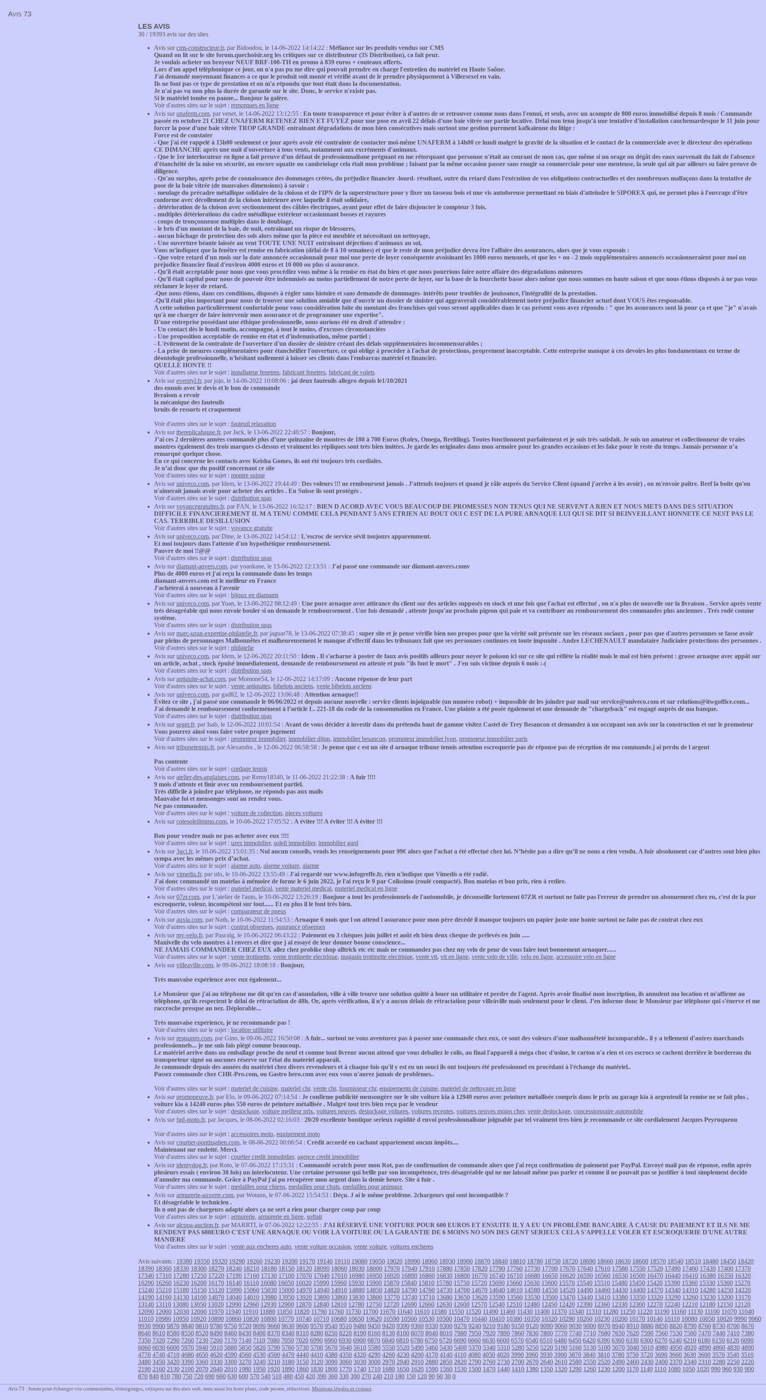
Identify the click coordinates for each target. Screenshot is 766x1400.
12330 (620, 1304)
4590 (230, 1354)
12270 (655, 1304)
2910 (417, 1361)
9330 (431, 1326)
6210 (689, 1340)
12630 (444, 1304)
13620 (480, 1297)
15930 (356, 1282)
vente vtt (426, 956)
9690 (259, 1326)
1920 (273, 1369)
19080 (359, 1261)
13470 (567, 1297)
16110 (251, 1282)
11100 (712, 1311)
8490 (216, 1333)
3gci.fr (184, 851)
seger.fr (185, 724)
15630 (532, 1282)
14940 (322, 1290)
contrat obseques (252, 926)
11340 (576, 1311)
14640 (497, 1290)
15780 (444, 1282)
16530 (620, 1275)
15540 (584, 1282)
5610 (359, 1347)
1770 (345, 1369)
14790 (409, 1290)
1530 (460, 1369)
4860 (719, 1347)
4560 (245, 1354)
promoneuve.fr (194, 1096)
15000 (286, 1290)
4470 (288, 1354)
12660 (426, 1304)
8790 (690, 1326)
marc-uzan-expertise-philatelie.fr (216, 633)
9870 (173, 1326)
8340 (288, 1333)
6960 (330, 1340)
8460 (230, 1333)
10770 (286, 1318)
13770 (392, 1297)
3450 (158, 1361)
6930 (345, 1340)
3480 (144, 1361)
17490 (673, 1268)
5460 (431, 1347)
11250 (628, 1311)
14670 (480, 1290)
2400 (661, 1361)
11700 (370, 1311)
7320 (158, 1340)
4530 (259, 1354)
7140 (245, 1340)
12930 (268, 1304)
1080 (674, 1369)
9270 (460, 1326)
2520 (604, 1361)
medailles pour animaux (373, 1186)
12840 (321, 1304)
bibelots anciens (293, 686)
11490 (490, 1311)
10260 (584, 1318)
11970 (216, 1311)
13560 (515, 1297)
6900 (359, 1340)
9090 (546, 1326)
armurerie (243, 1216)
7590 (647, 1333)
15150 (199, 1290)
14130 (181, 1297)
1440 (503, 1369)
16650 (550, 1275)
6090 (747, 1340)
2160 (158, 1369)
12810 (339, 1304)
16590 (585, 1275)
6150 (718, 1340)
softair (314, 1216)
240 (377, 1376)
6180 (704, 1340)
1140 (646, 1369)
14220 (743, 1290)
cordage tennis (249, 768)
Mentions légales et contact (341, 1389)
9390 (403, 1326)
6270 (661, 1340)
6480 (560, 1340)
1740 (359, 1369)
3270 (245, 1361)
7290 (173, 1340)
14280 (708, 1290)
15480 (620, 1282)
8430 (245, 1333)
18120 (304, 1268)
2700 (517, 1361)
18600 (640, 1261)
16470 (655, 1275)
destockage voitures (383, 1111)
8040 (431, 1333)
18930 (447, 1261)
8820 (675, 1326)
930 (738, 1369)
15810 (426, 1282)
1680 (388, 1369)
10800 (268, 1318)
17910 (427, 1268)
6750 (431, 1340)
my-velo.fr (189, 935)
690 (210, 1376)
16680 (532, 1275)
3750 (632, 1354)
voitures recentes (432, 1111)
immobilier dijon (309, 738)
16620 (567, 1275)
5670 (331, 1347)
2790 (474, 1361)
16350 (725, 1275)
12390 (584, 1304)
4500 (273, 1354)
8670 (747, 1326)
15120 (216, 1290)
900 (749, 1369)
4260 (388, 1354)
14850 (374, 1290)
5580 (374, 1347)
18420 (746, 1261)
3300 (230, 1361)
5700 (316, 1347)
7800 (546, 1333)
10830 (251, 1318)
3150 (302, 1361)
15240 (146, 1290)
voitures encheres (411, 1246)
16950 (374, 1275)
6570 (517, 1340)
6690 (460, 1340)
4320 (359, 1354)
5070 (618, 1347)
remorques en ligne (255, 105)
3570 (718, 1354)
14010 (251, 1297)
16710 (515, 1275)
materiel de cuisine (254, 1088)
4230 (403, 1354)
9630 (288, 1326)
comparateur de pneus (258, 911)
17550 (638, 1268)
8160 (374, 1333)
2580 (575, 1361)
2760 (489, 1361)
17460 (690, 1268)
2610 (561, 1361)
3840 (589, 1354)
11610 (422, 1311)
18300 (199, 1268)
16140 (234, 1282)
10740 (304, 1318)
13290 (673, 1297)
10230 (602, 1318)
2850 (446, 1361)
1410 (517, 1369)
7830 (532, 1333)
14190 (146, 1297)
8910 (632, 1326)
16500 (638, 1275)
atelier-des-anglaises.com (207, 777)
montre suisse (248, 475)
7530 (675, 1333)
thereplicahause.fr (198, 432)
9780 (216, 1326)
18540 (675, 1261)
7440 (719, 1333)
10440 (479, 1318)
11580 (439, 1311)
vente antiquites (250, 686)
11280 (610, 1311)
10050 (707, 1318)
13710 (427, 1297)
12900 (286, 1304)
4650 (201, 1354)
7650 (618, 1333)
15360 (690, 1282)
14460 (602, 1290)
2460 (632, 1361)
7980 (460, 1333)
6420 (589, 1340)
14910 (339, 1290)
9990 (740, 1318)
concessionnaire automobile (608, 1111)
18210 (251, 1268)
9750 (230, 1326)
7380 (747, 1333)
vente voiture (370, 1246)
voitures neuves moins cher (490, 1111)
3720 (646, 1354)
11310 (593, 1311)
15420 (655, 1282)
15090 (234, 1290)
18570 (658, 1261)
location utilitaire (252, 1029)
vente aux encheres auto (261, 1246)
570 (254, 1376)
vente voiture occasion (322, 1246)
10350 (532, 1318)
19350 (202, 1261)
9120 (532, 1326)
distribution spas (251, 498)
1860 (302, 1369)
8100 (403, 1333)
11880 (267, 1311)
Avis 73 (20, 14)
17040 (322, 1275)
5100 (604, 1347)
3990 (517, 1354)
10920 (198, 1318)
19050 (377, 1261)
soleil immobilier (294, 843)
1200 (618, 1369)
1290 (575, 1369)
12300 (637, 1304)
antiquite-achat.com (200, 678)
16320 (743, 1275)
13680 (444, 1297)
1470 (489, 1369)
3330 (216, 1361)
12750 (374, 1304)
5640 (345, 1347)
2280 (719, 1361)
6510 (546, 1340)
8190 (359, 1333)
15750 (462, 1282)
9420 (388, 1326)
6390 (603, 1340)
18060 (339, 1268)
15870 (391, 1282)
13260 (690, 1297)
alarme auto (245, 865)
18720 (570, 1261)
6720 (445, 1340)
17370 (743, 1268)
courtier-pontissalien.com (207, 1142)
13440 (585, 1297)
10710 (321, 1318)
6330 (632, 1340)
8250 (331, 1333)
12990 (233, 1304)
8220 (345, 1333)
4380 (331, 1354)
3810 (603, 1354)
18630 (623, 1261)
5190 (561, 1347)
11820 (302, 1311)
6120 (733, 1340)
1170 (632, 1369)
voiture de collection (256, 813)
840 (154, 1376)
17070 (304, 1275)
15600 (549, 1282)
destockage (245, 1111)
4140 (446, 1354)
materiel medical (251, 888)
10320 (549, 1318)
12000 (199, 1311)
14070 (216, 1297)
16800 (462, 1275)
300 (355, 1376)
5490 (417, 1347)
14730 (444, 1290)
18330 (181, 1268)
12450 (549, 1304)
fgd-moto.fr (190, 1119)
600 (243, 1376)
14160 (164, 1297)
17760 (515, 1268)
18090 (322, 1268)
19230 (272, 1261)
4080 (474, 1354)
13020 (216, 1304)
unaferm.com (192, 113)
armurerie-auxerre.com (204, 1195)
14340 (673, 1290)
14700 (462, 1290)
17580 (620, 1268)
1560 (446, 1369)
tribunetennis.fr (195, 747)
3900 (560, 1354)
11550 (456, 1311)
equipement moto (298, 1134)
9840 (187, 1326)
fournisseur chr (357, 1088)
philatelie (242, 647)
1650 (403, 1369)
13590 (497, 1297)
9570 (316, 1326)
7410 (733, 1333)
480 (288, 1376)
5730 (302, 1347)
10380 (514, 1318)
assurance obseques (300, 926)
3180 (288, 1361)
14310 (690, 1290)
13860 (339, 1297)
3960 (531, 1354)
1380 (532, 1369)
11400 (542, 1311)
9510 (345, 1326)
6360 (618, 1340)
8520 (201, 1333)
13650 (462, 1297)
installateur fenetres (255, 372)
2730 (503, 1361)
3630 (689, 1354)
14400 (638, 1290)
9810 (201, 1326)
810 (165, 1376)
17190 (234, 1275)
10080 (689, 1318)
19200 (290, 1261)
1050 (688, 1369)
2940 (403, 1361)
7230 (201, 1340)
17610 (602, 1268)
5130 (589, 1347)
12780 (356, 1304)
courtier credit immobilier (262, 1156)
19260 (255, 1261)
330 (344, 1376)
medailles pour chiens (258, 1186)
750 (187, 1376)
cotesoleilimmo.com (201, 821)
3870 (575, 1354)
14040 (234, 1297)
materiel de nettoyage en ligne (478, 1088)
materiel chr (295, 1088)
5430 (446, 1347)
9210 (489, 1326)
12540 (497, 1304)
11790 (319, 1311)
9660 (273, 1326)
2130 (173, 1369)
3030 (359, 1361)
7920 (489, 1333)
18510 (693, 1261)
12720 (391, 1304)
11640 (405, 1311)
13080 (181, 1304)
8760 (704, 1326)
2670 (532, 1361)
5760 (288, 1347)
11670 (387, 1311)
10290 (567, 1318)
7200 (216, 1340)
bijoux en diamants (254, 595)
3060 (345, 1361)
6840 (388, 1340)
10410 (497, 1318)
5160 (575, 1347)
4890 (704, 1347)
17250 (199, 1275)
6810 (402, 1340)
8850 (661, 1326)
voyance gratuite (251, 528)
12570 (479, 1304)
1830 (316, 1369)
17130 (269, 1275)
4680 (187, 1354)
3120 (316, 1361)
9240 (474, 1326)
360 (333, 1376)
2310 (704, 1361)
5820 (259, 1347)
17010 (339, 1275)
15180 (181, 1290)
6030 (158, 1347)
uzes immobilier (250, 843)
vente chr (324, 1088)
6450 (575, 1340)
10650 (356, 1318)
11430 (525, 1311)
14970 (304, 1290)
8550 (187, 1333)
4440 (302, 1354)
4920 (690, 1347)
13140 (146, 1304)
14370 (655, 1290)
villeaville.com (194, 965)
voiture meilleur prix (287, 1111)
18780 (535, 1261)
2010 (230, 1369)
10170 (637, 1318)
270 (366, 1376)
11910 (250, 1311)
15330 (707, 1282)
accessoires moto (252, 1134)
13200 (725, 1297)
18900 (465, 1261)
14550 (550, 1290)
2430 (647, 1361)
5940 (201, 1347)
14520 (567, 1290)
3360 (201, 1361)
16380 (708, 1275)
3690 (661, 1354)
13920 (304, 1297)
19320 (219, 1261)
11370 (559, 1311)
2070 (201, 1369)
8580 (173, 1333)
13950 (286, 1297)
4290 (374, 1354)
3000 (374, 1361)
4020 (503, 1354)
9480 (359, 1326)
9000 (589, 1326)
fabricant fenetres (304, 372)
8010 (446, 1333)
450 (299, 1376)
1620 (417, 1369)
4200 (417, 1354)
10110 (672, 1318)
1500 (474, 1369)
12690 (409, 1304)
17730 (532, 1268)
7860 (517, 1333)
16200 (199, 1282)
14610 (515, 1290)
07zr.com (187, 896)
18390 (146, 1268)
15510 (602, 1282)
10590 (391, 1318)
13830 (357, 1297)
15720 (479, 1282)
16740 (497, 1275)
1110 (660, 1369)
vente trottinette (250, 956)
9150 (517, 1326)
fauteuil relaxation (253, 423)
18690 (588, 1261)
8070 (417, 1333)
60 (439, 1376)
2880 (431, 1361)
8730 (719, 1326)
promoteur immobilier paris (493, 738)
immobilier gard (338, 843)
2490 (618, 1361)
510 (277, 1376)
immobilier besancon (359, 738)
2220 (747, 1361)
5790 (273, 1347)
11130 (695, 1311)
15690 (497, 1282)
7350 (144, 1340)
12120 (742, 1304)
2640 (546, 1361)
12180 (707, 1304)
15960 (339, 1282)
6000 (173, 1347)
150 (411, 1376)
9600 (302, 1326)
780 (176, 1376)
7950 (474, 1333)
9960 (754, 1318)
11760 (336, 1311)
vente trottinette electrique (305, 956)
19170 (307, 1261)
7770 (561, 1333)
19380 (184, 1261)
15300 (725, 1282)
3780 (618, 1354)
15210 (164, 1290)
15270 (742, 1282)
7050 (287, 1340)
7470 (704, 1333)
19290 (237, 1261)
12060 (164, 1311)
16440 (673, 1275)
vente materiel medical (303, 888)
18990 (412, 1261)
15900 (374, 1282)
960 (727, 1369)
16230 (181, 1282)
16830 (444, 1275)
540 (265, 1376)
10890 (216, 1318)
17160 (251, 1275)
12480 (532, 1304)
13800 (374, 1297)
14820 (392, 1290)
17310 (164, 1275)
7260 (187, 1340)
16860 (427, 1275)
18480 (711, 1261)
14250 (725, 1290)
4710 (173, 1354)
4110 (460, 1354)
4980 (661, 1347)
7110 (259, 1340)
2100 (187, 1369)
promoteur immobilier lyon (422, 738)
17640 (585, 1268)
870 (143, 1376)
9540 (331, 1326)
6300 (646, 1340)
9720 (245, 1326)
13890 (322, 1297)
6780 (417, 1340)
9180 (503, 1326)
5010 (647, 1347)
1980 (245, 1369)
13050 (198, 1304)
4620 (216, 1354)
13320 (655, 1297)
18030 (357, 1268)
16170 (216, 1282)
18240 (234, 1268)
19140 (325, 1261)
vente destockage (549, 1111)
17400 (725, 1268)
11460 (507, 1311)
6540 (531, 1340)
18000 (374, 1268)
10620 (374, 1318)
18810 (517, 1261)
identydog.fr (191, 1165)
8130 (388, 1333)
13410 (602, 1297)
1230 (604, 1369)
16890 (409, 1275)
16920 (392, 1275)
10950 (181, 1318)
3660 (675, 1354)
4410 (316, 1354)
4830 (733, 1347)
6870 (373, 1340)
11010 (146, 1318)
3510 (747, 1354)
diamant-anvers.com (201, 566)
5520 (403, 1347)
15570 (567, 1282)
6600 (503, 1340)
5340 (489, 1347)
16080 (268, 1282)
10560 (409, 1318)
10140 (655, 1318)
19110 (342, 1261)
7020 (302, 1340)
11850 (284, 1311)
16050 (286, 1282)
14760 (427, 1290)
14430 (620, 1290)
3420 (173, 1361)
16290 (146, 1282)
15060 (251, 1290)
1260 (589, 1369)
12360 (602, 1304)
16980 (357, 1275)
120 (422, 1376)
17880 (444, 1268)
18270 (216, 1268)
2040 (216, 1369)
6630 (488, 1340)
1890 (288, 1369)
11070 (729, 1311)
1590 (431, 1369)
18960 (430, 1261)
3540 (733, 1354)
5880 (230, 1347)
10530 (426, 1318)
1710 (374, 1369)
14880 (357, 1290)
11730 (353, 1311)
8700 (733, 1326)
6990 (316, 1340)
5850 (245, 1347)
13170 (743, 1297)
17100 (286, 1275)
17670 (567, 1268)
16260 (164, 1282)
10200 (620, 1318)
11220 (645, 1311)
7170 (230, 1340)
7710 (589, 1333)
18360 (164, 1268)
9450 (374, 1326)
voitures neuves (335, 1111)
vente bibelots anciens (343, 686)
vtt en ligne (454, 956)
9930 (144, 1326)
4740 (158, 1354)
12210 (690, 1304)
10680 (339, 1318)
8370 (273, 1333)
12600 (462, 1304)
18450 (728, 1261)
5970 (187, 1347)
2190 (144, 1369)
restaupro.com (194, 1038)
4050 (488, 1354)
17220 (216, 1275)
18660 (605, 1261)
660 (221, 1376)
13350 (638, 1297)
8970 (604, 1326)
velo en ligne (537, 956)
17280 (181, 1275)
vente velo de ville (494, 956)
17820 (480, 1268)
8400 (259, 1333)
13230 (708, 1297)
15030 (269, 1290)
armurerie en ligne (281, 1216)
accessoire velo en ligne (586, 956)
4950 (675, 1347)
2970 (388, 1361)
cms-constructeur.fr (200, 47)
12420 (567, 1304)
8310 (302, 1333)
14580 (532, 1290)
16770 (480, 1275)
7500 (690, 1333)
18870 (482, 1261)
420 (310, 1376)
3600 (704, 1354)
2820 (460, 1361)
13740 (409, 1297)
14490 (585, 1290)
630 (232, 1376)
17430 (708, 1268)
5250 (532, 1347)
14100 (199, 1297)
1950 (259, 1369)
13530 (532, 1297)
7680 (604, 1333)
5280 (517, 1347)
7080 (273, 1340)
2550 (589, 1361)
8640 (144, 1333)
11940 (233, 1311)
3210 (273, 1361)
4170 (431, 1354)
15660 (514, 1282)
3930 (546, 1354)
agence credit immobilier (328, 1156)
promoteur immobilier (258, 738)
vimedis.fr (188, 874)
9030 (575, 1326)
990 (716, 1369)
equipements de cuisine (408, 1088)
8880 (647, 1326)
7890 (503, 1333)
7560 (661, 1333)
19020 (395, 1261)
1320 (561, 1369)
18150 (286, 1268)
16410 (690, 1275)
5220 (546, 1347)
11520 (473, 1311)
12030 (181, 1311)
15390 (672, 1282)
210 (388, 1376)
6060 (144, 1347)
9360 (417, 1326)
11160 (678, 1311)
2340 (690, 1361)
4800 (747, 1347)
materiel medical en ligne (366, 888)
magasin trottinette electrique (377, 956)
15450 (637, 1282)
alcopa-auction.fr (197, 1225)
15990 (321, 1282)
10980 (163, 1318)
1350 (546, 1369)
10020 (724, 1318)
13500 (550, 1297)
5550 (388, 1347)
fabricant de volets (352, 372)
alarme (310, 865)
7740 (575, 1333)
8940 (618, 1326)
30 (447, 1376)
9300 (446, 1326)
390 (321, 1376)
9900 (158, 1326)
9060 (561, 1326)
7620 (632, 1333)
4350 (345, 1354)
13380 (620, 1297)
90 (431, 1376)
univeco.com (192, 483)
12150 (725, 1304)
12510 (514, 1304)
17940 (409, 1268)
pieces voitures (303, 813)
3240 (259, 1361)
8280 (316, 1333)
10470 (462, 1318)
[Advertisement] (67, 78)
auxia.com (189, 919)
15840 (409, 1282)
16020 (304, 1282)
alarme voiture (281, 865)
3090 (331, 1361)
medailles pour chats (314, 1186)
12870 (304, 1304)
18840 (500, 1261)
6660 (474, 1340)
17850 (462, 1268)
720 (198, 1376)
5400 (460, 1347)
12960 (251, 1304)
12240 (672, 1304)
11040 (746, 1311)
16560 (602, 1275)
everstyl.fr (188, 380)
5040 (632, 1347)
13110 (163, 1304)
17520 (655, 1268)
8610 (158, 1333)
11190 (661, 1311)
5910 (216, 1347)
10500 (444, 1318)
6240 (675, 1340)
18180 (269, 1268)
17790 (497, 1268)
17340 (146, 1275)
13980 (269, 1297)
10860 (233, 1318)
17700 (550, 1268)
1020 (703, 1369)
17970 (392, 1268)
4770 (144, 1354)
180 (400, 1376)
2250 (733, 1361)
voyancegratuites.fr (200, 506)
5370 (474, 1347)
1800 (331, 1369)
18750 (553, 1261)
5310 (503, 1347)
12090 (146, 1311)
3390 (187, 1361)
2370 (675, 1361)
